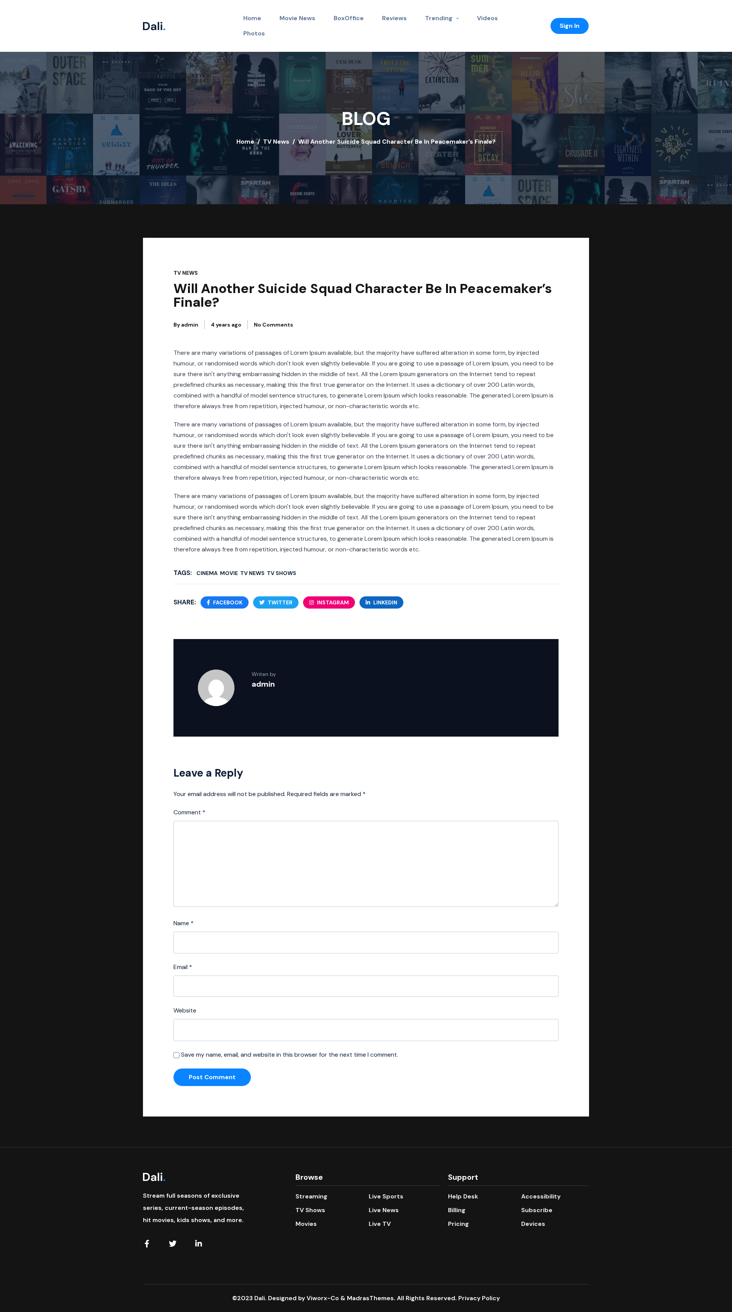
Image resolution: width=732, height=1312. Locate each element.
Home (245, 142)
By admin (185, 324)
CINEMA (207, 573)
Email (182, 967)
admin (263, 684)
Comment (189, 812)
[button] (570, 26)
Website (184, 1010)
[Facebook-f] (147, 1244)
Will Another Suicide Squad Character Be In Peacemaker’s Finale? (362, 295)
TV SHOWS (281, 573)
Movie (229, 573)
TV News (276, 142)
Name (183, 923)
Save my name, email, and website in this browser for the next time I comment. (289, 1055)
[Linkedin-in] (198, 1244)
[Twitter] (173, 1244)
